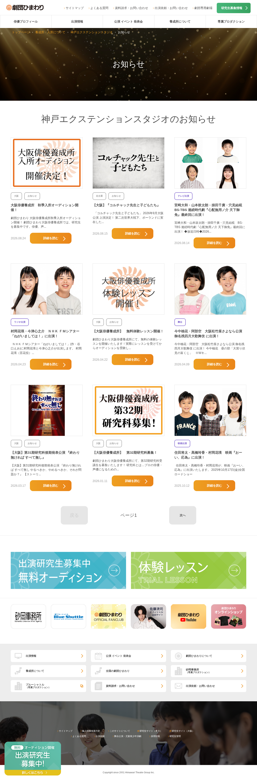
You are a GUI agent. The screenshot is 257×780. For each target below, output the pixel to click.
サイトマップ (75, 8)
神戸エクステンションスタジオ (92, 32)
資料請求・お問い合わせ (131, 8)
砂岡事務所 (198, 670)
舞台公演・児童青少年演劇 (127, 736)
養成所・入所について (50, 32)
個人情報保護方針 (91, 731)
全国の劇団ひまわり (118, 670)
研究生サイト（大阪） (183, 731)
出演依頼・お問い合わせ (171, 8)
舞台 (180, 322)
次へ (183, 515)
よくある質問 (99, 8)
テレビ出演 (183, 196)
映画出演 (182, 443)
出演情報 (77, 21)
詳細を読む (50, 238)
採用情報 (155, 736)
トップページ (21, 32)
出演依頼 (100, 736)
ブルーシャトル (38, 686)
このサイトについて (120, 731)
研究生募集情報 (231, 8)
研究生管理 (175, 736)
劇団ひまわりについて (199, 655)
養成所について (180, 21)
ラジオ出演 (19, 322)
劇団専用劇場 (203, 8)
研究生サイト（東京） (151, 731)
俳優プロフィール (26, 21)
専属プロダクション (231, 21)
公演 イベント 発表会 (128, 21)
